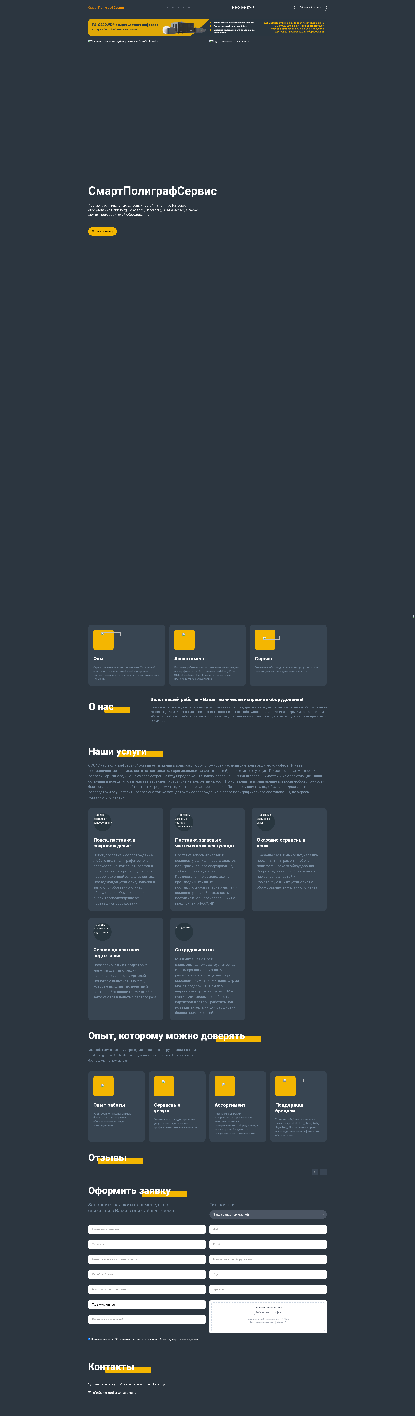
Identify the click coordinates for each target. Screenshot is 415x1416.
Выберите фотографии (268, 1312)
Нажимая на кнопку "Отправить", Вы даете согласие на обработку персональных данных (145, 1339)
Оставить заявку (102, 231)
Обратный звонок (310, 7)
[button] (315, 1172)
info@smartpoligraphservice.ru (114, 1393)
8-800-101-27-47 (243, 7)
